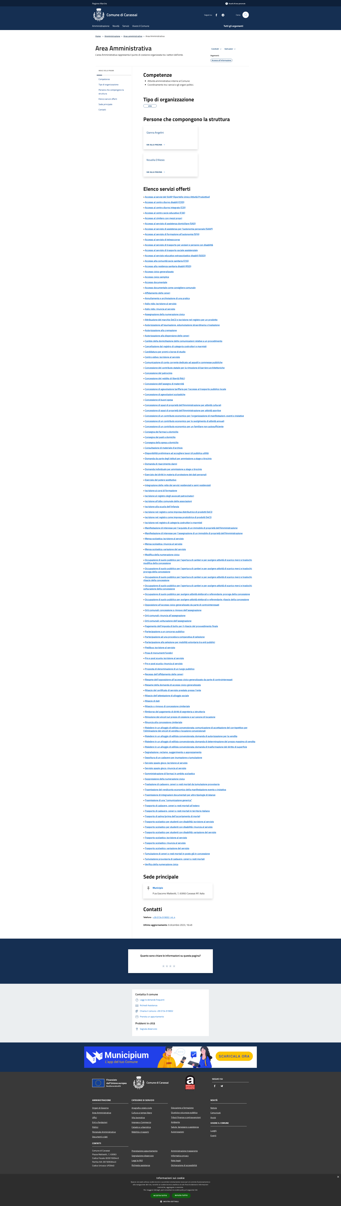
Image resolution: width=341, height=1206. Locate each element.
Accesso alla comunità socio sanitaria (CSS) (167, 261)
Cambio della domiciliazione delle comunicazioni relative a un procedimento (183, 341)
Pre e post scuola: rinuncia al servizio (164, 663)
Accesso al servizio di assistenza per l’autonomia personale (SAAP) (179, 229)
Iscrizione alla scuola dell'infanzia (162, 506)
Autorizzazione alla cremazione (161, 330)
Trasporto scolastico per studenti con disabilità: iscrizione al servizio (179, 821)
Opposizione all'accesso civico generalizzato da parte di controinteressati (182, 605)
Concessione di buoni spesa (159, 400)
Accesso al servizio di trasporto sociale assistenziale (171, 250)
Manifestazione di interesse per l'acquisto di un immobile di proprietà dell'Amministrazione (191, 528)
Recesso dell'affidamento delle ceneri (164, 674)
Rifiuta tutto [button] (181, 1195)
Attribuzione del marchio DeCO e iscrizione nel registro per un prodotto (181, 319)
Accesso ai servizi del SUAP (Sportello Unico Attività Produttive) (177, 197)
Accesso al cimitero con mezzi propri (163, 218)
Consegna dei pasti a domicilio (160, 437)
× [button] (338, 1177)
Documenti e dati (100, 1136)
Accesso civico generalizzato (159, 271)
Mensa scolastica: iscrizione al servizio (164, 538)
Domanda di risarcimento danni (161, 464)
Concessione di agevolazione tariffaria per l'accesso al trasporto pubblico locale (185, 389)
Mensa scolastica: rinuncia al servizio (163, 544)
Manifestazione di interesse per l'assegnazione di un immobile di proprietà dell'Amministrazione (194, 533)
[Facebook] (215, 15)
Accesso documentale (156, 282)
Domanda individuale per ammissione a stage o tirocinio (173, 469)
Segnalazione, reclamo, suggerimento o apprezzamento (173, 752)
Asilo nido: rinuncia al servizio (160, 309)
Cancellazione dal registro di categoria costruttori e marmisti (175, 346)
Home (98, 36)
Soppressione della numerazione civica (165, 779)
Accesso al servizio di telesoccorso (162, 239)
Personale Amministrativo (104, 1132)
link (196, 1190)
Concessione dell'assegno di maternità (164, 384)
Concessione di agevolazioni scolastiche (165, 394)
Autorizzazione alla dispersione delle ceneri (167, 335)
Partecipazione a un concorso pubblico (164, 631)
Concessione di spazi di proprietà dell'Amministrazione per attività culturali (183, 405)
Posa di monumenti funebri (159, 653)
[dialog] (170, 1190)
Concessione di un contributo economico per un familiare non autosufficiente (184, 426)
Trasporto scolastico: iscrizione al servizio (166, 837)
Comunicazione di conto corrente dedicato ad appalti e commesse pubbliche (183, 362)
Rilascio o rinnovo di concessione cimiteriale (167, 706)
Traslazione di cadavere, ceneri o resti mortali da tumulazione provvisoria (182, 784)
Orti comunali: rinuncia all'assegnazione (165, 615)
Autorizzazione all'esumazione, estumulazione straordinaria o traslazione (182, 325)
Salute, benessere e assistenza (185, 1127)
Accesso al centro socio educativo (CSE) (165, 213)
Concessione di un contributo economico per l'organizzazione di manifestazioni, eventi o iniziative (194, 416)
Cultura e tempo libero (142, 1112)
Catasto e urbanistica (141, 1127)
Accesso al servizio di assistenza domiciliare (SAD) (170, 223)
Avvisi (213, 1117)
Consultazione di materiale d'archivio (164, 448)
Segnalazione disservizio (143, 1155)
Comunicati (215, 1112)
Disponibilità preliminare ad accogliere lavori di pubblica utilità (177, 453)
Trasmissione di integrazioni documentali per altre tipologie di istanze (180, 795)
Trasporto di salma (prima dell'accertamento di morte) (172, 816)
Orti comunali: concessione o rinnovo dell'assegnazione (173, 610)
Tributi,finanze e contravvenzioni (186, 1117)
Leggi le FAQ (137, 1160)
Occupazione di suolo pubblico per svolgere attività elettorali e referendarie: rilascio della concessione (197, 599)
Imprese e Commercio (141, 1122)
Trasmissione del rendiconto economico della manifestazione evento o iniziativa (185, 789)
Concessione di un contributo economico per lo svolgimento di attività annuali (184, 421)
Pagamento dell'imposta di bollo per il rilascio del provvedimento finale (181, 626)
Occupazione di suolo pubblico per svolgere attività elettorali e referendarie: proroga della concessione (197, 594)
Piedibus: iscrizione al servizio (160, 647)
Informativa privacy (180, 1155)
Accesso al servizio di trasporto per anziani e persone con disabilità (179, 245)
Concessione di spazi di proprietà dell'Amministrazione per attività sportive (183, 410)
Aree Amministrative (101, 1112)
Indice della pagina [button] (106, 70)
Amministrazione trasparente (184, 1150)
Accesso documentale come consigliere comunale (170, 287)
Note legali (176, 1160)
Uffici (94, 1117)
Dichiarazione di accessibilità (184, 1165)
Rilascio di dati (152, 701)
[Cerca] (245, 15)
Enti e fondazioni (99, 1122)
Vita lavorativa (138, 1117)
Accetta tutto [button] (160, 1195)
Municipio (158, 888)
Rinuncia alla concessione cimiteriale (163, 722)
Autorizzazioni (177, 1131)
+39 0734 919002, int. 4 (164, 917)
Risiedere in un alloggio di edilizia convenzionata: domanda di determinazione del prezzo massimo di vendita (200, 741)
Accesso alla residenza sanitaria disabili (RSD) (168, 266)
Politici (95, 1127)
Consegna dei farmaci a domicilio (161, 432)
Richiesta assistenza (141, 1165)
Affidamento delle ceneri (157, 293)
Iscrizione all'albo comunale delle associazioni (168, 501)
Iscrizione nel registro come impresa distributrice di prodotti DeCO (178, 512)
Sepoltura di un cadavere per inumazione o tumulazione (173, 757)
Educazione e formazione (182, 1107)
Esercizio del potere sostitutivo (160, 480)
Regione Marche (99, 3)
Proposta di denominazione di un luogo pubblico (169, 669)
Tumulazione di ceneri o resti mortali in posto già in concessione (177, 853)
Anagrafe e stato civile (142, 1107)
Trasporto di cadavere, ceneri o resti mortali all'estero (172, 805)
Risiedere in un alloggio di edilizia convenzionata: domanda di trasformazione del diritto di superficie (196, 747)
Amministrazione (112, 36)
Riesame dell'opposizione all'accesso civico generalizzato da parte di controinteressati (188, 679)
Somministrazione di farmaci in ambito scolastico (170, 773)
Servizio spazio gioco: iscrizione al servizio (166, 763)
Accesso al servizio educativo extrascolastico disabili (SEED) (175, 255)
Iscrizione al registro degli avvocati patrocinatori (169, 496)
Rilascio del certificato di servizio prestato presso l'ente (173, 690)
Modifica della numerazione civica (162, 554)
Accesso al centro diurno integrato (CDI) (165, 207)
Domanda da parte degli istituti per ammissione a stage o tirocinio (178, 458)
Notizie (213, 1107)
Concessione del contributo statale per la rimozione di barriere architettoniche (185, 368)
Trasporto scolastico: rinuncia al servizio (165, 843)
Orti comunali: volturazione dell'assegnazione (168, 621)
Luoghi (213, 1130)
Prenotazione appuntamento (144, 1150)
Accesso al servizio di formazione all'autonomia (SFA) (172, 234)
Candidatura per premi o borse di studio (165, 351)
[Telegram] (222, 15)
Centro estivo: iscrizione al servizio (162, 357)
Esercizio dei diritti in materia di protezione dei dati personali (175, 474)
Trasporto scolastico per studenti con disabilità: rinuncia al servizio (179, 827)
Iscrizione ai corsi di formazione (161, 490)
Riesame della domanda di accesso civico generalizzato (173, 685)
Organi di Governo (100, 1107)
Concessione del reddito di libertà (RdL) (165, 378)
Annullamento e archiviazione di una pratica (167, 298)
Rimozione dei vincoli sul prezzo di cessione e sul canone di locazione (180, 717)
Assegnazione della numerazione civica (165, 314)
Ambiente (175, 1122)
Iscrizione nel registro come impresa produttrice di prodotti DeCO (178, 517)
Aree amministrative (132, 36)
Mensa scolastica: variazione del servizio (165, 549)
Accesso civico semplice (157, 277)
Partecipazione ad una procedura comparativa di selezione (175, 637)
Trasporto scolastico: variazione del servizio (167, 848)
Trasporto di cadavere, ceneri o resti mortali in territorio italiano (177, 811)
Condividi (215, 48)
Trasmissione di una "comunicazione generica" (168, 800)
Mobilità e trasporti (140, 1132)
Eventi (213, 1135)
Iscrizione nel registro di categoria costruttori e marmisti (173, 522)
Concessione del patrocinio (158, 373)
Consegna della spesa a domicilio (161, 442)
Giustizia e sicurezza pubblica (184, 1112)
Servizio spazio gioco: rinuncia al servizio (165, 768)
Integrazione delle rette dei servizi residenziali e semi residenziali (178, 485)
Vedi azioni (228, 48)
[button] (170, 1201)
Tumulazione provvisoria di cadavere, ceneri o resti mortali (175, 859)
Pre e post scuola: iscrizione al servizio (164, 658)
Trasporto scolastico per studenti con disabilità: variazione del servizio (180, 832)
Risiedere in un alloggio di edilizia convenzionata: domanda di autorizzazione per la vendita (191, 736)
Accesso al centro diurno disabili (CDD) (164, 202)
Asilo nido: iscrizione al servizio (160, 303)
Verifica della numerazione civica (161, 864)
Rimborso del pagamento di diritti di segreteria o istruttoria (175, 711)
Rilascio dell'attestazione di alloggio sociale (167, 695)
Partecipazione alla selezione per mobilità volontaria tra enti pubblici (180, 642)
